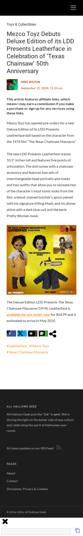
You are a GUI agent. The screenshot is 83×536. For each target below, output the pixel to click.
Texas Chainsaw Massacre (28, 352)
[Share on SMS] (43, 333)
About (11, 473)
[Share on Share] (54, 333)
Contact (12, 481)
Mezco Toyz (40, 346)
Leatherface (18, 346)
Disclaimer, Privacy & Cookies (27, 489)
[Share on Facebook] (11, 333)
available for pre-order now (28, 314)
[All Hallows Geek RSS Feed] (58, 448)
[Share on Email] (32, 333)
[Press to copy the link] (78, 531)
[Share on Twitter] (22, 333)
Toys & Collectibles (21, 24)
